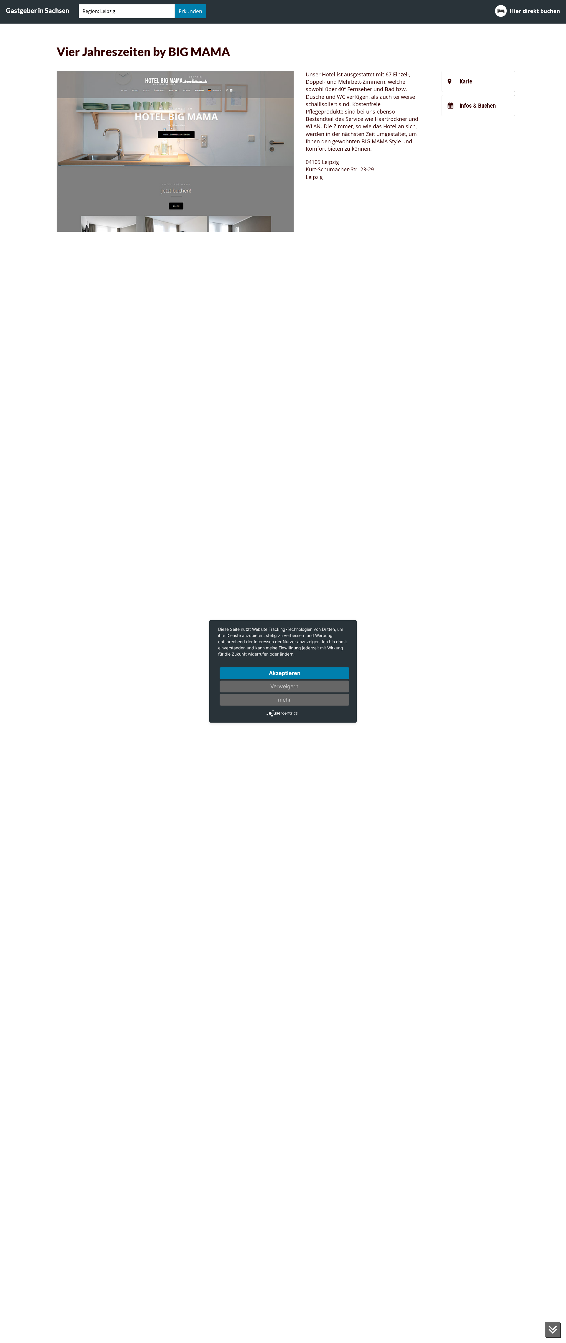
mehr (284, 700)
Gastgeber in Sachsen (37, 10)
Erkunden (190, 11)
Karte (466, 81)
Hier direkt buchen (535, 10)
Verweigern (284, 686)
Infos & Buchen (478, 105)
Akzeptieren (284, 673)
